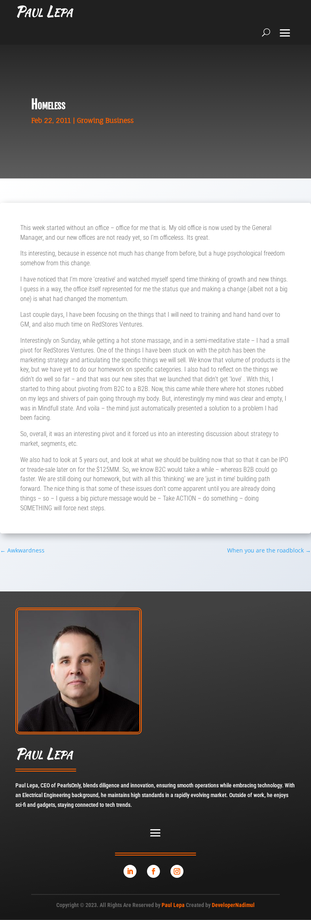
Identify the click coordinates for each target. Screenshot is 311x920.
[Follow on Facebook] (153, 871)
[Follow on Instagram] (176, 871)
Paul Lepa (173, 905)
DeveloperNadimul (233, 905)
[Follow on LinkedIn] (130, 871)
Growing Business (105, 120)
